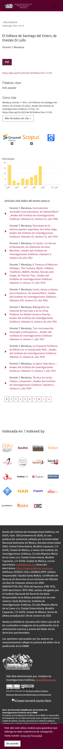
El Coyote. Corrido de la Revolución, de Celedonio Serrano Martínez (32, 247)
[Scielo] (7, 461)
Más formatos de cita (17, 118)
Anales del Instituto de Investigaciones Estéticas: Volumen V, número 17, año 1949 (30, 279)
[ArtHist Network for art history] (22, 476)
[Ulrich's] (7, 505)
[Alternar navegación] (54, 6)
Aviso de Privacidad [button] (31, 735)
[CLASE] (7, 476)
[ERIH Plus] (53, 476)
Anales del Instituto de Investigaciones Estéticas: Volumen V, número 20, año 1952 (30, 254)
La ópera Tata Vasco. (44, 363)
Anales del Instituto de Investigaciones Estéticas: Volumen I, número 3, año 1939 (32, 385)
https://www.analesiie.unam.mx (34, 568)
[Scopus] (53, 447)
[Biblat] (22, 505)
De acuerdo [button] (12, 743)
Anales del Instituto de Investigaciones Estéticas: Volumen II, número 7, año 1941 (30, 336)
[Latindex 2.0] (53, 461)
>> (49, 399)
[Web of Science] (38, 447)
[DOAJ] (7, 447)
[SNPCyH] (22, 447)
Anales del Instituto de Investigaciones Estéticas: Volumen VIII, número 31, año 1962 (33, 297)
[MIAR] (38, 491)
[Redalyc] (22, 461)
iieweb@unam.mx (46, 680)
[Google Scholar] (7, 491)
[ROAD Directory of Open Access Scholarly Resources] (53, 491)
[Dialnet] (38, 476)
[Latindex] (38, 461)
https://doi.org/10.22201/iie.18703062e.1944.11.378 (27, 73)
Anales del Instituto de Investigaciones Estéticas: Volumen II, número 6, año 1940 (33, 353)
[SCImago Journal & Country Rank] (31, 700)
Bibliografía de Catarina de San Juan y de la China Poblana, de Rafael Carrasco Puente (30, 311)
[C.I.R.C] (38, 505)
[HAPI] (22, 491)
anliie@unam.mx (25, 564)
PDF (7, 62)
